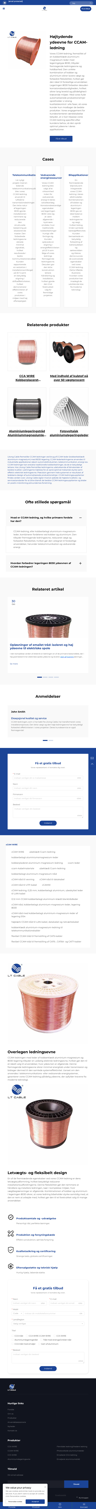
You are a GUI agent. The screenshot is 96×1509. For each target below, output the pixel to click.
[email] (92, 758)
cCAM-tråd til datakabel (52, 879)
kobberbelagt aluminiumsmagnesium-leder (34, 857)
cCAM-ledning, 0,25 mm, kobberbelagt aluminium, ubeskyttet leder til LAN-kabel (47, 892)
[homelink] (45, 8)
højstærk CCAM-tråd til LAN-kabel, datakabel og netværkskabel (45, 922)
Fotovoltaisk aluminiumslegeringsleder (69, 433)
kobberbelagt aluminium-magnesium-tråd (34, 874)
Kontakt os (12, 1430)
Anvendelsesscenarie (17, 1422)
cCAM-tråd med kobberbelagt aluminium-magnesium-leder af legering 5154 (44, 915)
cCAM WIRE (17, 852)
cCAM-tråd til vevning (22, 879)
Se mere (14, 664)
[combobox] (17, 1313)
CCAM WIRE (13, 1451)
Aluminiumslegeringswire (19, 1459)
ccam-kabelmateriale (22, 868)
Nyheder (11, 1426)
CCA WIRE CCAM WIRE (40, 1336)
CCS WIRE (61, 1336)
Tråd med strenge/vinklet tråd (57, 1340)
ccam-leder (74, 863)
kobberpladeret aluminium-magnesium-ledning (37, 863)
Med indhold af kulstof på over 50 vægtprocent (69, 378)
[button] (39, 677)
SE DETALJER (27, 351)
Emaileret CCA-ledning (67, 1455)
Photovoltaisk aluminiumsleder (70, 1451)
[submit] (90, 3)
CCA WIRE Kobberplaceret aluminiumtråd (27, 378)
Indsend (48, 823)
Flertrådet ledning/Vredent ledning (72, 1446)
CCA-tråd (19, 1336)
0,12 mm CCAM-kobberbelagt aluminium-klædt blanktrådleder (44, 899)
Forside (11, 1409)
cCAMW (46, 885)
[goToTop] (92, 765)
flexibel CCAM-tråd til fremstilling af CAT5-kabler (36, 936)
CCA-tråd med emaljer (25, 1344)
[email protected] (16, 1)
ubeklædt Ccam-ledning (42, 852)
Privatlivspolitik (60, 1495)
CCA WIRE (12, 1446)
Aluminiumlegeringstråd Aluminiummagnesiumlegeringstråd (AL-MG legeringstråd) (27, 433)
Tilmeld (76, 1484)
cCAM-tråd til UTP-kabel (24, 885)
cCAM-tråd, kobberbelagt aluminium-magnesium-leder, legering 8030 (45, 906)
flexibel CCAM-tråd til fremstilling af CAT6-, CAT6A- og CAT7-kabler (46, 941)
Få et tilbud (86, 9)
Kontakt (84, 1507)
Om (60, 1507)
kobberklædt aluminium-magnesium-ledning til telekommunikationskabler (37, 929)
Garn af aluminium (49, 1344)
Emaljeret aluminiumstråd (68, 1459)
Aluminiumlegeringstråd (26, 1340)
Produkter (12, 1418)
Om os (10, 1414)
